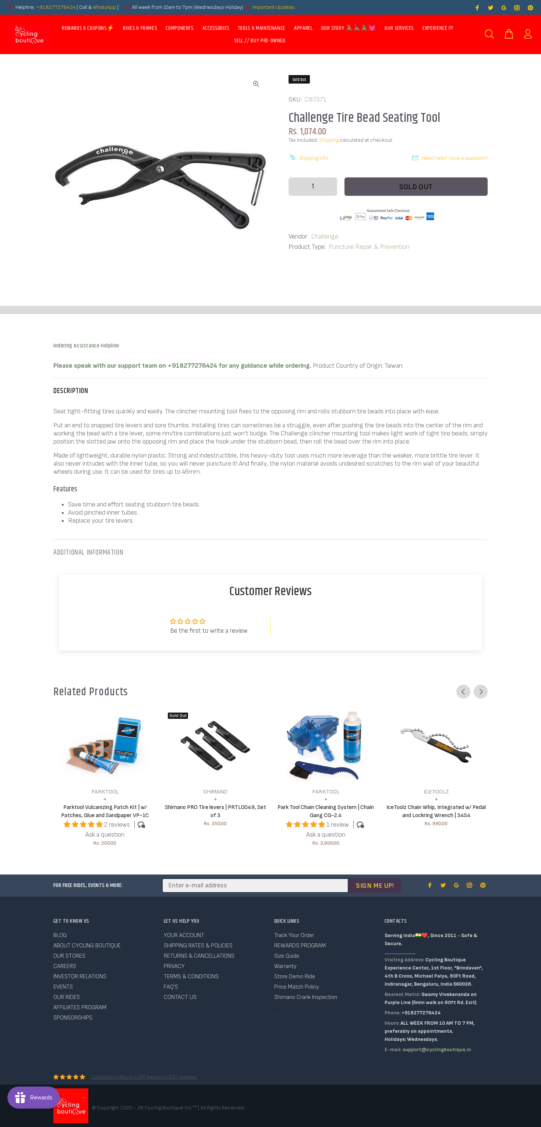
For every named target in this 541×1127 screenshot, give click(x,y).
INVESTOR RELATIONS (79, 976)
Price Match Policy (296, 986)
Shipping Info (313, 158)
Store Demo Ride (294, 976)
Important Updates (273, 7)
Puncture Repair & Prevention (369, 247)
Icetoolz (436, 791)
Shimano (215, 791)
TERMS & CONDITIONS (191, 976)
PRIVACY (174, 966)
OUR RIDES (66, 997)
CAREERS (64, 966)
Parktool (105, 791)
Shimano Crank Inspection (305, 997)
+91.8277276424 (55, 7)
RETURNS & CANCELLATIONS (199, 956)
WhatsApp (105, 7)
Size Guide (286, 956)
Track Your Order (294, 935)
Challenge (324, 236)
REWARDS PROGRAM (300, 945)
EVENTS (63, 986)
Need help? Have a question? (455, 158)
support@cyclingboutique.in (437, 1049)
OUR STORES (69, 956)
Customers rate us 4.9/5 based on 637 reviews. (144, 1077)
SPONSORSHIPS (72, 1017)
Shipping (329, 140)
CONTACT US (180, 997)
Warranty (285, 966)
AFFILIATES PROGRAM (79, 1007)
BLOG (60, 935)
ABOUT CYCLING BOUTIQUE (87, 945)
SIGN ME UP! (375, 886)
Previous (463, 692)
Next (481, 692)
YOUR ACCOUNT (184, 935)
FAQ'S (171, 986)
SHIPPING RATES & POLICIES (198, 945)
